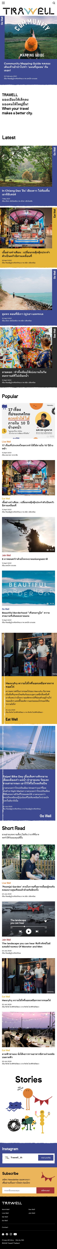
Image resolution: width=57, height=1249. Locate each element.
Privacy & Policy (8, 1240)
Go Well (2, 21)
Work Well (5, 1209)
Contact (5, 1227)
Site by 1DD (20, 1240)
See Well (54, 333)
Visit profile (46, 1157)
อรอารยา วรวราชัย (11, 455)
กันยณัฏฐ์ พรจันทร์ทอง (15, 78)
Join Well (6, 555)
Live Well (6, 441)
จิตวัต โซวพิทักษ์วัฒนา (16, 712)
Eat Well (54, 213)
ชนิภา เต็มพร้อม (30, 262)
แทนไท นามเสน (32, 78)
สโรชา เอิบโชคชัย (11, 201)
